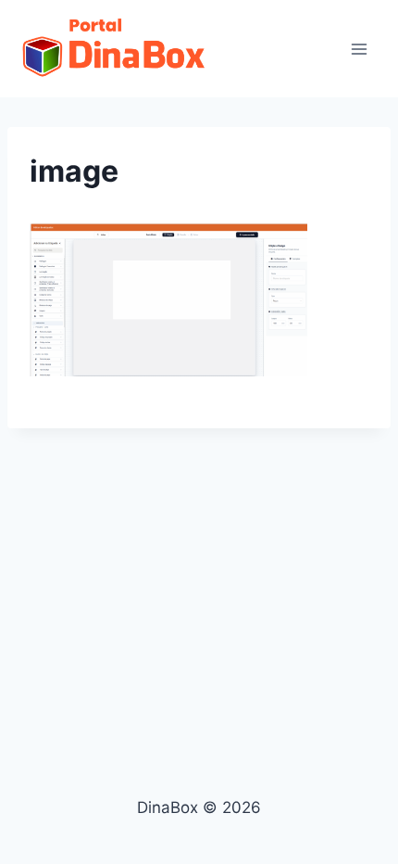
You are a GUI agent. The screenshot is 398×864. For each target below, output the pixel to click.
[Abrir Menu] (359, 48)
